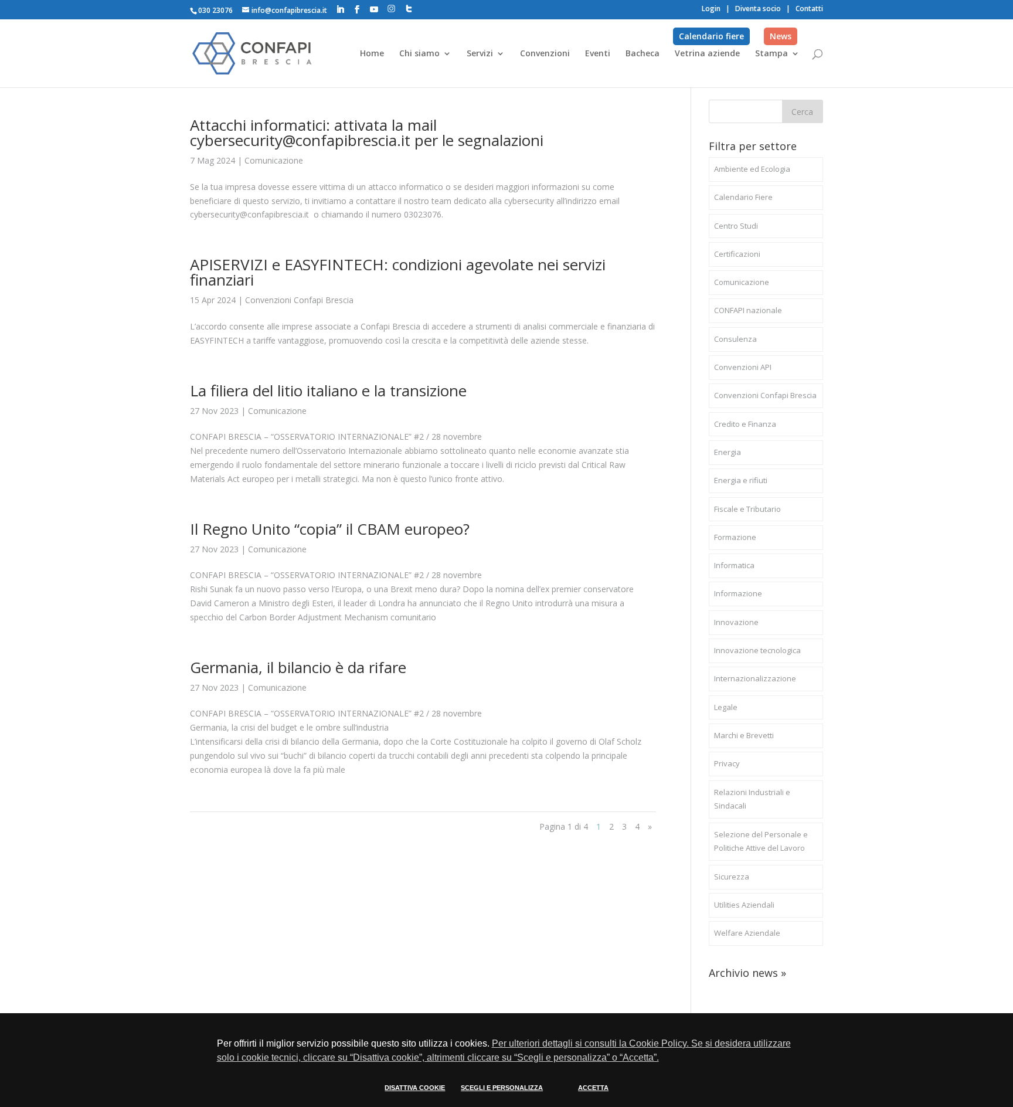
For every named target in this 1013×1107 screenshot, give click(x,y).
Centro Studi (736, 225)
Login (711, 8)
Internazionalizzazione (755, 678)
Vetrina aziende (707, 54)
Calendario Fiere (743, 197)
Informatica (734, 565)
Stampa (771, 54)
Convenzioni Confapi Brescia (299, 299)
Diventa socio (758, 8)
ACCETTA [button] (593, 1087)
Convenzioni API (742, 367)
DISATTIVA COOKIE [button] (415, 1087)
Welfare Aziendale (747, 933)
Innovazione (736, 622)
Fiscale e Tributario (747, 509)
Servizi (480, 54)
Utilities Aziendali (744, 904)
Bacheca (643, 54)
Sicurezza (731, 876)
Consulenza (735, 339)
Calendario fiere (711, 36)
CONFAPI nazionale (748, 310)
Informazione (738, 593)
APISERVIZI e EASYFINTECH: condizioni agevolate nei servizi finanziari (398, 272)
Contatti (809, 8)
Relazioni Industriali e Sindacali (752, 799)
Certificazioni (737, 254)
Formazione (735, 537)
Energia (727, 452)
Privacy (727, 763)
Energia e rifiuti (740, 480)
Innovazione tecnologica (757, 650)
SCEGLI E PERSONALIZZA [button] (502, 1087)
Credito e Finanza (745, 424)
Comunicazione (273, 160)
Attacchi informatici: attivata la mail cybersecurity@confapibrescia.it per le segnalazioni (366, 132)
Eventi (597, 54)
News (780, 36)
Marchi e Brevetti (744, 735)
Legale (725, 707)
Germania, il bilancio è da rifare (298, 667)
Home (372, 54)
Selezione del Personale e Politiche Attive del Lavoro (761, 841)
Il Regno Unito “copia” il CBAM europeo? (330, 528)
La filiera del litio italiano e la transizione (328, 390)
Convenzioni (545, 54)
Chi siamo (419, 54)
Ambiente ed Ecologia (752, 169)
